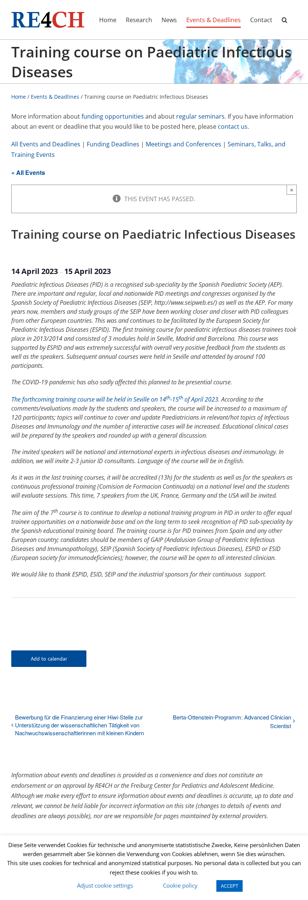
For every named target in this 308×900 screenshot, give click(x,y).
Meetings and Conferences (183, 144)
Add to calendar (49, 658)
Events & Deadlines (55, 96)
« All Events (28, 172)
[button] (284, 19)
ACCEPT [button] (229, 885)
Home (18, 96)
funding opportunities (113, 116)
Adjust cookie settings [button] (105, 885)
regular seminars (200, 116)
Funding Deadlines (113, 144)
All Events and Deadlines (45, 144)
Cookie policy (180, 885)
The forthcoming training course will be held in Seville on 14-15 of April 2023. (116, 399)
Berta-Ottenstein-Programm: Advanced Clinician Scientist (232, 721)
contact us (233, 126)
